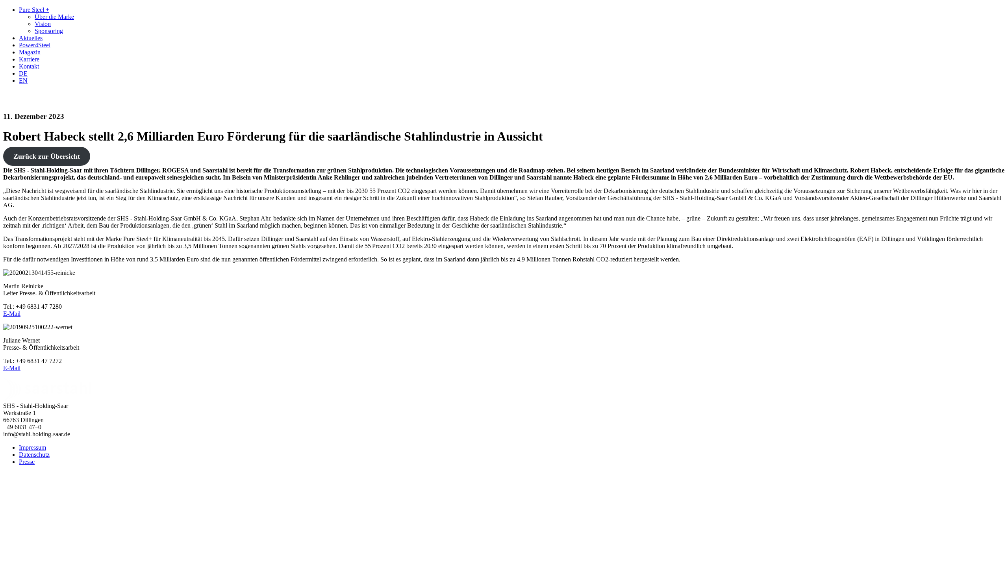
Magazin (30, 52)
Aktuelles (31, 38)
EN (23, 80)
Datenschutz (34, 454)
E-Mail (11, 313)
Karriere (29, 59)
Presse (27, 461)
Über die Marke (54, 16)
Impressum (32, 447)
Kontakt (29, 66)
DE (23, 73)
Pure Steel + (34, 9)
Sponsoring (49, 31)
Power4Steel (34, 45)
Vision (43, 23)
